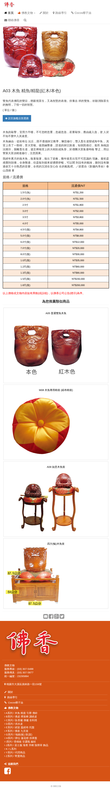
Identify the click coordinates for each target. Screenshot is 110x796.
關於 (45, 12)
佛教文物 (27, 12)
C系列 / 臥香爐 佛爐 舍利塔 (21, 720)
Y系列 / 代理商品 (15, 752)
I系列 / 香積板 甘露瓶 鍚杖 (20, 741)
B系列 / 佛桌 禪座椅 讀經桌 (21, 716)
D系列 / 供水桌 (14, 723)
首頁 (10, 12)
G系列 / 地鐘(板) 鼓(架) (18, 734)
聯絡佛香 (13, 20)
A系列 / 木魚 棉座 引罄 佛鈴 (21, 713)
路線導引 (60, 12)
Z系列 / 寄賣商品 (15, 756)
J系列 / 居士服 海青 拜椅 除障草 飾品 (26, 745)
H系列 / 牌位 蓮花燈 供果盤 (21, 738)
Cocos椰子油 (82, 12)
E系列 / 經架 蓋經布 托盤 (19, 727)
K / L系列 (10, 749)
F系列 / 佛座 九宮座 (16, 731)
